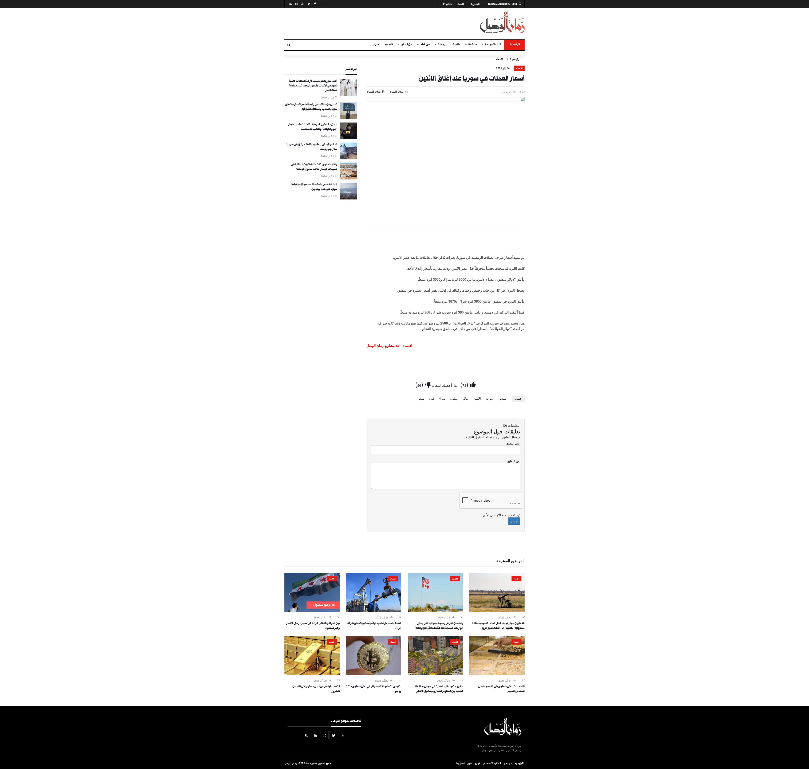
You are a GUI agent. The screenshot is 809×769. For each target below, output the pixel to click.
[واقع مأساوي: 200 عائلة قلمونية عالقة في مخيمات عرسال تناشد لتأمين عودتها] (348, 178)
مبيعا (421, 398)
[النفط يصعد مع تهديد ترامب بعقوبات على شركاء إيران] (374, 611)
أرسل (514, 521)
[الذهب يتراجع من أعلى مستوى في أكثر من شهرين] (312, 674)
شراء (442, 398)
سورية (490, 398)
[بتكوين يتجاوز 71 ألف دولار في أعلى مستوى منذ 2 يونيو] (374, 674)
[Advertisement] (363, 23)
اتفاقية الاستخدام (492, 763)
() (465, 384)
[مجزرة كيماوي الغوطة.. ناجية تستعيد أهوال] (348, 138)
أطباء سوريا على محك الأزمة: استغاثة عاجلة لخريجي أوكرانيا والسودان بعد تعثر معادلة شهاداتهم (313, 86)
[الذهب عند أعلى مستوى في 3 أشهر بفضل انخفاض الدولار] (497, 674)
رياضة (441, 45)
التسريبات (474, 4)
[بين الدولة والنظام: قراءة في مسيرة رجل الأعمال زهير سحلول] (312, 611)
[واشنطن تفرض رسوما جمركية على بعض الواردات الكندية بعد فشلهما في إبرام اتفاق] (435, 611)
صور (376, 45)
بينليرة (454, 398)
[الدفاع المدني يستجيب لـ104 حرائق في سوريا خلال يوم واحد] (348, 158)
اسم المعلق (513, 443)
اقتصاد (460, 4)
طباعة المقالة (374, 91)
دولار (466, 398)
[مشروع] (435, 674)
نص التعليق (513, 461)
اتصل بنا (460, 763)
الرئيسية (514, 45)
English (447, 4)
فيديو (389, 45)
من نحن (508, 763)
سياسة (472, 45)
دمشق (502, 398)
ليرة (431, 398)
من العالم (406, 45)
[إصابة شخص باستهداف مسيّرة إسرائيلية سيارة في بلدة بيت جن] (348, 198)
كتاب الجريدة (493, 45)
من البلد (425, 45)
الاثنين (477, 398)
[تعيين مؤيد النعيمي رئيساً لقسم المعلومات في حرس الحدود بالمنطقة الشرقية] (348, 118)
